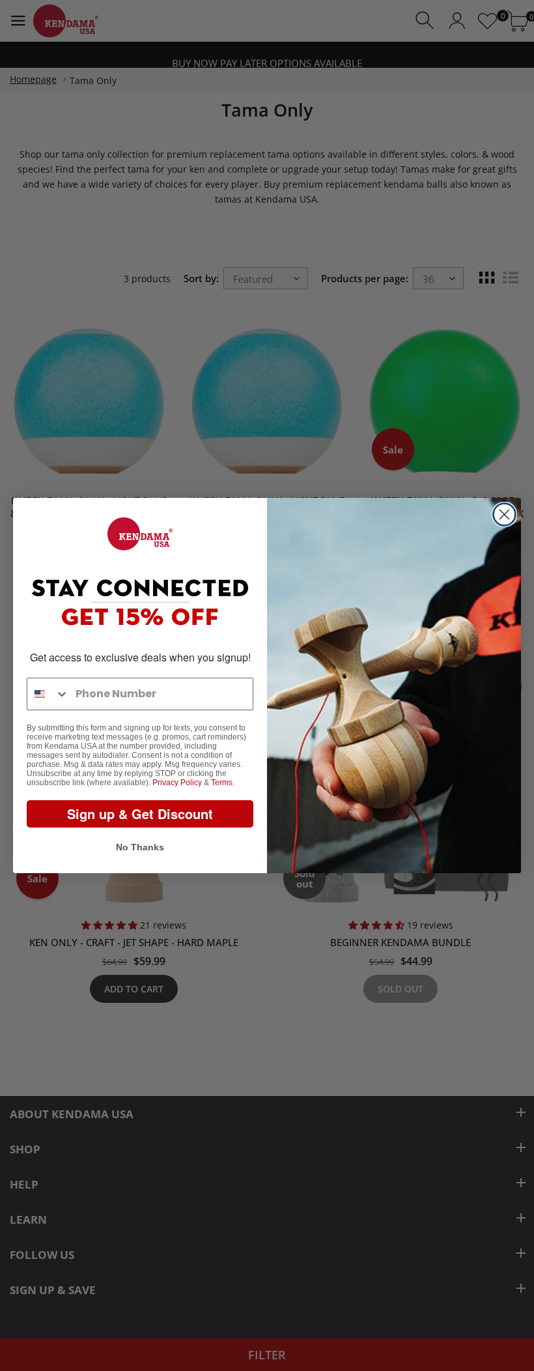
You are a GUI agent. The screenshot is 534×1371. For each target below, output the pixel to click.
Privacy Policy (177, 782)
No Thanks (140, 847)
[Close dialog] (504, 514)
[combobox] (48, 694)
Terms (221, 782)
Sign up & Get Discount (140, 813)
